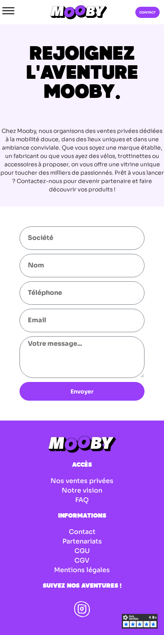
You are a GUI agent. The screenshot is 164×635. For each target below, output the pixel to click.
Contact (82, 532)
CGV (82, 560)
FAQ (82, 500)
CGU (82, 551)
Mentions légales (82, 570)
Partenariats (82, 541)
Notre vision (82, 490)
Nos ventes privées (82, 481)
